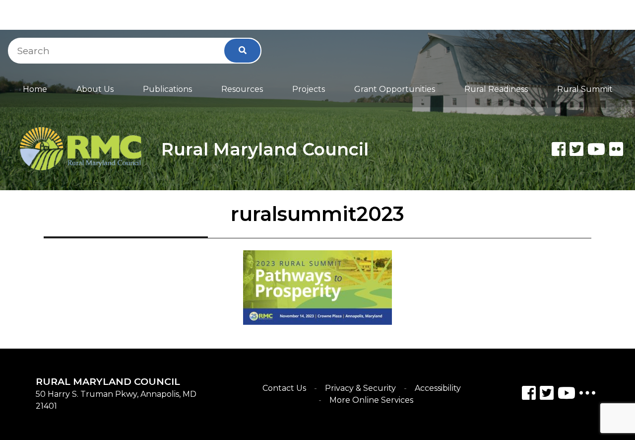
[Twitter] (576, 149)
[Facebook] (559, 149)
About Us (95, 89)
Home (35, 89)
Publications (167, 89)
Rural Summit (585, 89)
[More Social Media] (587, 395)
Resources (242, 89)
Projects (308, 89)
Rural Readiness (496, 89)
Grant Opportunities (394, 89)
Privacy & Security (360, 388)
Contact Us (284, 388)
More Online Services (371, 400)
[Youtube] (596, 149)
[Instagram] (547, 394)
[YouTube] (566, 394)
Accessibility (438, 388)
